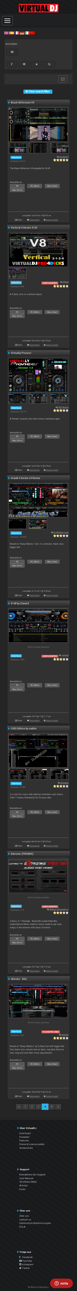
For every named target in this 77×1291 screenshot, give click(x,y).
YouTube (27, 1260)
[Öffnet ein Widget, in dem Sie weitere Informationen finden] (61, 1284)
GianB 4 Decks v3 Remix (25, 478)
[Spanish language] (11, 32)
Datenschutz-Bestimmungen (35, 1223)
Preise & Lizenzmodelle (31, 1144)
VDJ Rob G (63, 407)
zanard (65, 655)
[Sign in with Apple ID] (36, 64)
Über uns (24, 1215)
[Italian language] (27, 32)
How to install (52, 220)
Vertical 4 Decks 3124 (24, 227)
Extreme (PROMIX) (22, 853)
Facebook (26, 1257)
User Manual (26, 1178)
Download (25, 1133)
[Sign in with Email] (12, 52)
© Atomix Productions (38, 1287)
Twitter (26, 1268)
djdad (66, 282)
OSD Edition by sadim (23, 728)
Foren (22, 1189)
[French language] (17, 32)
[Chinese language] (32, 32)
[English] (6, 32)
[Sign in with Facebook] (11, 64)
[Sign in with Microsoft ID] (24, 64)
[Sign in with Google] (49, 64)
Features (24, 1140)
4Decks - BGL (19, 979)
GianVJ (65, 1035)
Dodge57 (64, 157)
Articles (23, 1185)
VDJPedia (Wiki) (28, 1181)
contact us (25, 1219)
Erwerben (24, 1137)
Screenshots (26, 1147)
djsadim (65, 783)
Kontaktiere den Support (32, 1174)
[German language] (22, 32)
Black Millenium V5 (22, 102)
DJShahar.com (61, 532)
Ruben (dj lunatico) (59, 909)
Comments (35, 220)
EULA (22, 1226)
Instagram (27, 1264)
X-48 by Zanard (20, 603)
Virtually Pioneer (21, 353)
